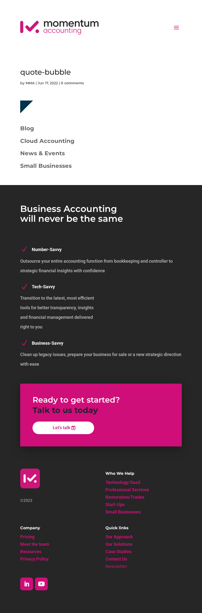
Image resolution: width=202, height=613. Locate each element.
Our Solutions (118, 545)
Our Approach (119, 537)
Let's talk (61, 427)
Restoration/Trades (124, 497)
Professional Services (127, 490)
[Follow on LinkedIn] (26, 584)
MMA (30, 83)
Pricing (27, 537)
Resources (30, 552)
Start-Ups (115, 505)
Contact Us (116, 559)
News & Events (42, 153)
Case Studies (118, 552)
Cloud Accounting (47, 140)
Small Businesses (46, 165)
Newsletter (116, 567)
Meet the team (34, 545)
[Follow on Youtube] (41, 584)
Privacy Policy (34, 559)
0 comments (72, 83)
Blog (27, 128)
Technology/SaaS (122, 483)
